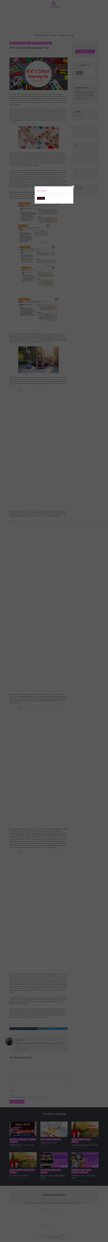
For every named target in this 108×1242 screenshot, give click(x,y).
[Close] (73, 187)
